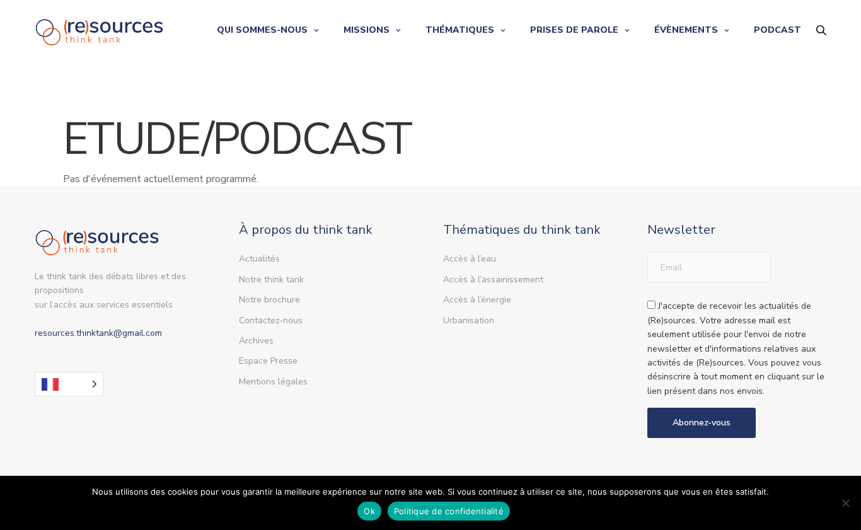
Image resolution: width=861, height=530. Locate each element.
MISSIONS (367, 30)
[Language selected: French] (69, 384)
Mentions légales (273, 382)
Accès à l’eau (469, 259)
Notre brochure (269, 300)
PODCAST (777, 30)
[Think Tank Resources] (100, 30)
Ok (369, 511)
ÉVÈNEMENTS (686, 30)
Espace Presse (268, 361)
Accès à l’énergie (477, 300)
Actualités (259, 259)
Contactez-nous (271, 320)
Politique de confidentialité (449, 511)
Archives (256, 341)
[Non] (845, 503)
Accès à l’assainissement (493, 279)
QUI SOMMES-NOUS (262, 30)
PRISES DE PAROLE (574, 30)
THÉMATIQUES (459, 30)
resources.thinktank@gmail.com (98, 333)
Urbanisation (468, 320)
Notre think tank (271, 279)
